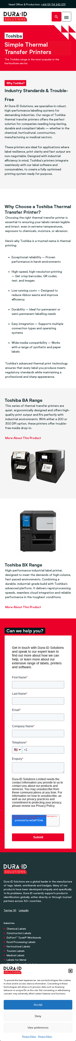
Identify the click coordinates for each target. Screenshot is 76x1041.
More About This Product (23, 438)
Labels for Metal (16, 959)
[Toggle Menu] (66, 16)
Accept (38, 1004)
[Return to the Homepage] (15, 16)
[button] (70, 971)
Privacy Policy (29, 1036)
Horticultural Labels (18, 946)
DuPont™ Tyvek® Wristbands (24, 937)
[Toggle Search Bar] (56, 16)
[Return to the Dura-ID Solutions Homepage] (15, 877)
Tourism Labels (16, 950)
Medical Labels (15, 955)
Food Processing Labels (21, 942)
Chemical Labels (16, 928)
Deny (38, 1016)
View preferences (38, 1027)
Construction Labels (19, 933)
